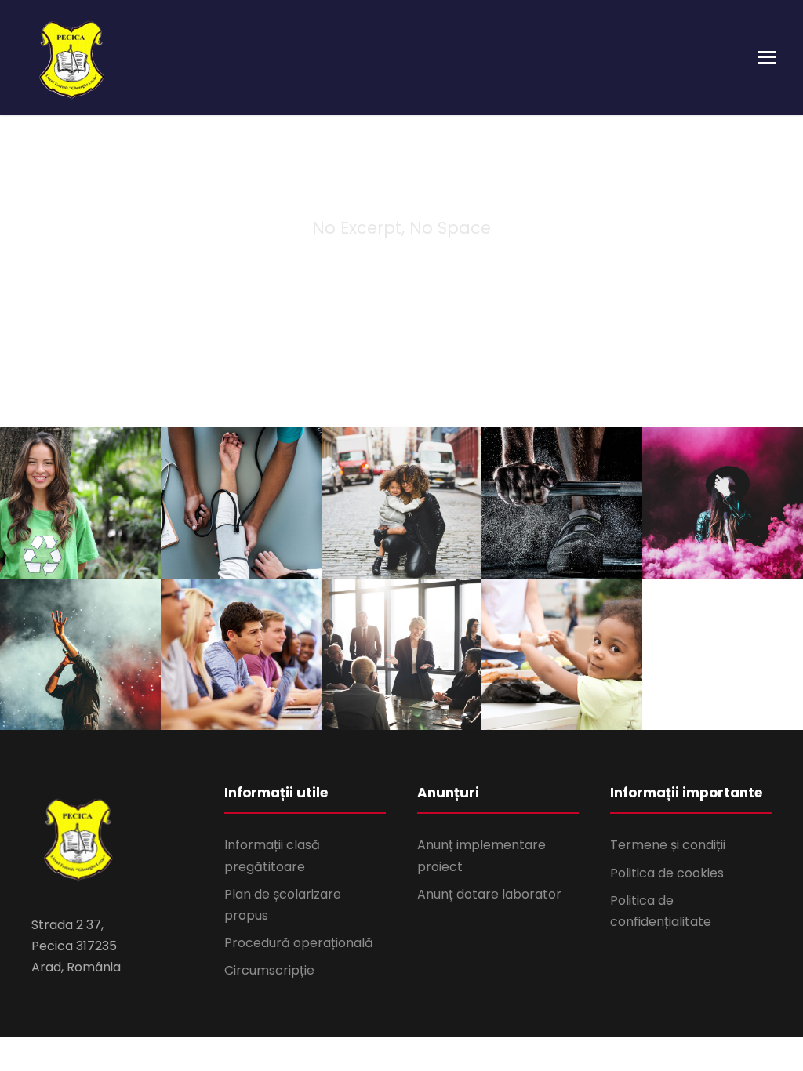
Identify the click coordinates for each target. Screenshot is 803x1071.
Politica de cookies (667, 873)
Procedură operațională (298, 943)
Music (110, 698)
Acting (696, 555)
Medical (241, 555)
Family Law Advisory (401, 513)
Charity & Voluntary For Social (80, 513)
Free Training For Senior (562, 513)
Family (382, 546)
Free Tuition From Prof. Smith (240, 665)
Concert (56, 698)
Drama (749, 555)
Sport (562, 546)
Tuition (265, 706)
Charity (55, 555)
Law (427, 546)
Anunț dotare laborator (489, 894)
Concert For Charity (80, 664)
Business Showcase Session (401, 665)
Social (108, 555)
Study (215, 706)
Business (401, 706)
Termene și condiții (667, 845)
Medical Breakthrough (240, 513)
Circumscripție (269, 970)
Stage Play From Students (723, 513)
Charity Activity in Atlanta (562, 665)
